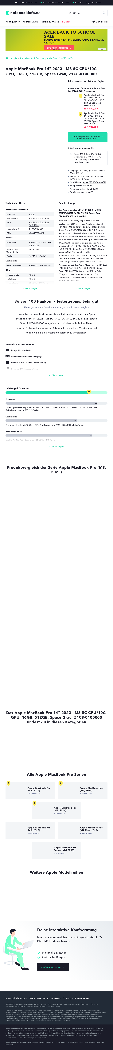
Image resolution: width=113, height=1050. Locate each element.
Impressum (56, 998)
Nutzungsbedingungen (16, 998)
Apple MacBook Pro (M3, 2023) (57, 58)
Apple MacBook (87, 220)
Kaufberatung (30, 21)
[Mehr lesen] (30, 289)
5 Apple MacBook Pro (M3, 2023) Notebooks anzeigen (87, 137)
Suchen (104, 13)
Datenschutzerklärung (39, 998)
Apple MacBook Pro (29, 58)
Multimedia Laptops (15, 749)
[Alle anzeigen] (56, 375)
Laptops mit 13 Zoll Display (19, 759)
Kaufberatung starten (51, 967)
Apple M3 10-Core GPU (94, 182)
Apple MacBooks (14, 733)
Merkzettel (101, 21)
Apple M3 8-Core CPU (15, 612)
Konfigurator (13, 21)
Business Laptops (14, 744)
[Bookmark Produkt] (6, 482)
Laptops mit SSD (67, 224)
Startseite (7, 58)
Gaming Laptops (14, 754)
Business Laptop (70, 220)
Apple (14, 58)
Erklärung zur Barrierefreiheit (76, 998)
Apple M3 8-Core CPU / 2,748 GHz (87, 177)
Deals (67, 21)
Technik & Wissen (50, 21)
